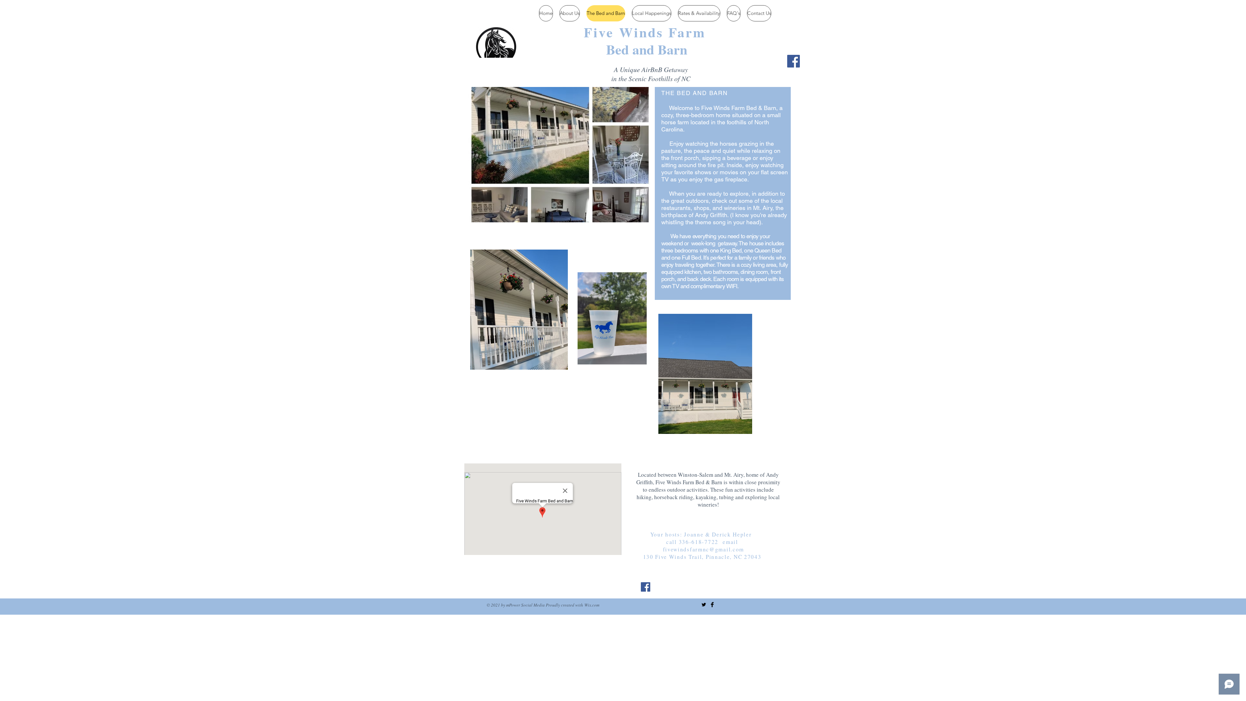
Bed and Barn (646, 49)
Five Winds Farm (645, 32)
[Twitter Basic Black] (703, 604)
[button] (560, 154)
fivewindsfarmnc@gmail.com (703, 549)
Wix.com (591, 605)
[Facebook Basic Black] (712, 604)
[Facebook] (793, 61)
